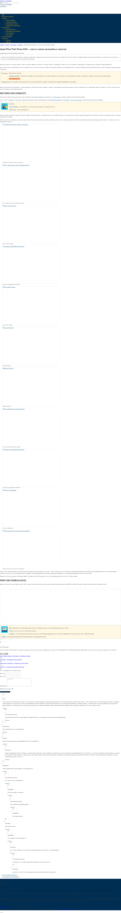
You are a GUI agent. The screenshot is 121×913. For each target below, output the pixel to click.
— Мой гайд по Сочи (10, 29)
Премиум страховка (14, 76)
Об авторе (5, 38)
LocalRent (11, 634)
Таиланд (5, 18)
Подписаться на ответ (5, 689)
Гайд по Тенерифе (7, 36)
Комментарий (3, 686)
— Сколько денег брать (11, 22)
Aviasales (4, 636)
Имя (1, 673)
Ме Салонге (58, 97)
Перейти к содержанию (5, 1)
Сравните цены (5, 82)
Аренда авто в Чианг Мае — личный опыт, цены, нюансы (14, 663)
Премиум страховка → (14, 79)
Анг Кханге (41, 97)
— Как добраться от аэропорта (12, 31)
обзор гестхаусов (77, 100)
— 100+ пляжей (9, 34)
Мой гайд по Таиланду (8, 16)
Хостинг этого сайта (5, 907)
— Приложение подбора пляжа (12, 25)
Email (1, 676)
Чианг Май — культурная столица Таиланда (11, 659)
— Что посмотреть (9, 33)
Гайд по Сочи (12, 109)
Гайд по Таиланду (13, 107)
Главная (2, 45)
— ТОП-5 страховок (10, 20)
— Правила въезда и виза (11, 23)
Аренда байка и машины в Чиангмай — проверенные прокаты (15, 656)
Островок (66, 100)
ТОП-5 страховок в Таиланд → (10, 875)
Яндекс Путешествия (56, 100)
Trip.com (11, 631)
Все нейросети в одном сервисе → (11, 877)
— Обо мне (8, 40)
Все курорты (14, 45)
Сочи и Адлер (6, 27)
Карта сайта (73, 909)
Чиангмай (20, 45)
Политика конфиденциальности (63, 909)
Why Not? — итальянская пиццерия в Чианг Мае (12, 667)
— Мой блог (8, 42)
